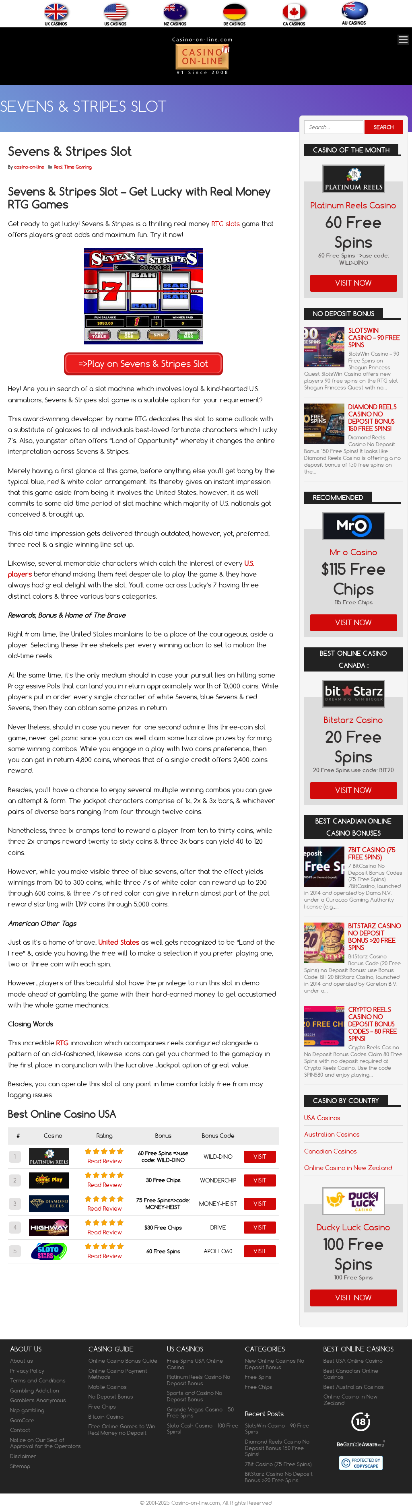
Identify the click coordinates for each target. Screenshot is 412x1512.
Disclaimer (23, 1456)
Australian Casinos (332, 1134)
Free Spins (258, 1377)
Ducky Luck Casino (353, 1227)
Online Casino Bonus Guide (123, 1361)
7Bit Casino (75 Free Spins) (372, 853)
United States (119, 942)
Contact (20, 1430)
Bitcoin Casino (106, 1416)
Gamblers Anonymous (38, 1400)
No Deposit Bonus (111, 1396)
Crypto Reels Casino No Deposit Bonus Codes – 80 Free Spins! (372, 1024)
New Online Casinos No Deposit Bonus (274, 1364)
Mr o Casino (353, 552)
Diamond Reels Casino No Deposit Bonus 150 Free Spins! (372, 418)
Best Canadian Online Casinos (350, 1374)
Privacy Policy (27, 1371)
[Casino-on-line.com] (202, 74)
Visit (259, 1156)
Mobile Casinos (108, 1387)
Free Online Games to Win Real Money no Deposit (122, 1429)
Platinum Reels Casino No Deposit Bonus (198, 1380)
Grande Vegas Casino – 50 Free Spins (200, 1412)
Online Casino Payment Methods (118, 1374)
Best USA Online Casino (353, 1361)
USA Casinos (322, 1118)
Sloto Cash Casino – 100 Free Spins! (202, 1428)
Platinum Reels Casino (353, 205)
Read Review (105, 1161)
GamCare (22, 1420)
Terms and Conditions (38, 1380)
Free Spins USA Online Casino (195, 1364)
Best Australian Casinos (353, 1387)
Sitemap (20, 1466)
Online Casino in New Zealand (348, 1168)
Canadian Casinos (330, 1151)
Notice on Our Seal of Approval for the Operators (45, 1443)
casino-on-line (29, 167)
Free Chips (102, 1406)
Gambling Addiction (34, 1390)
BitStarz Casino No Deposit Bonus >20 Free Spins (374, 937)
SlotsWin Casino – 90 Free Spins (374, 338)
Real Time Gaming (73, 167)
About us (21, 1361)
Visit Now (353, 283)
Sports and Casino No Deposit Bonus (194, 1396)
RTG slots (226, 224)
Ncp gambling (27, 1410)
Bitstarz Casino (353, 720)
